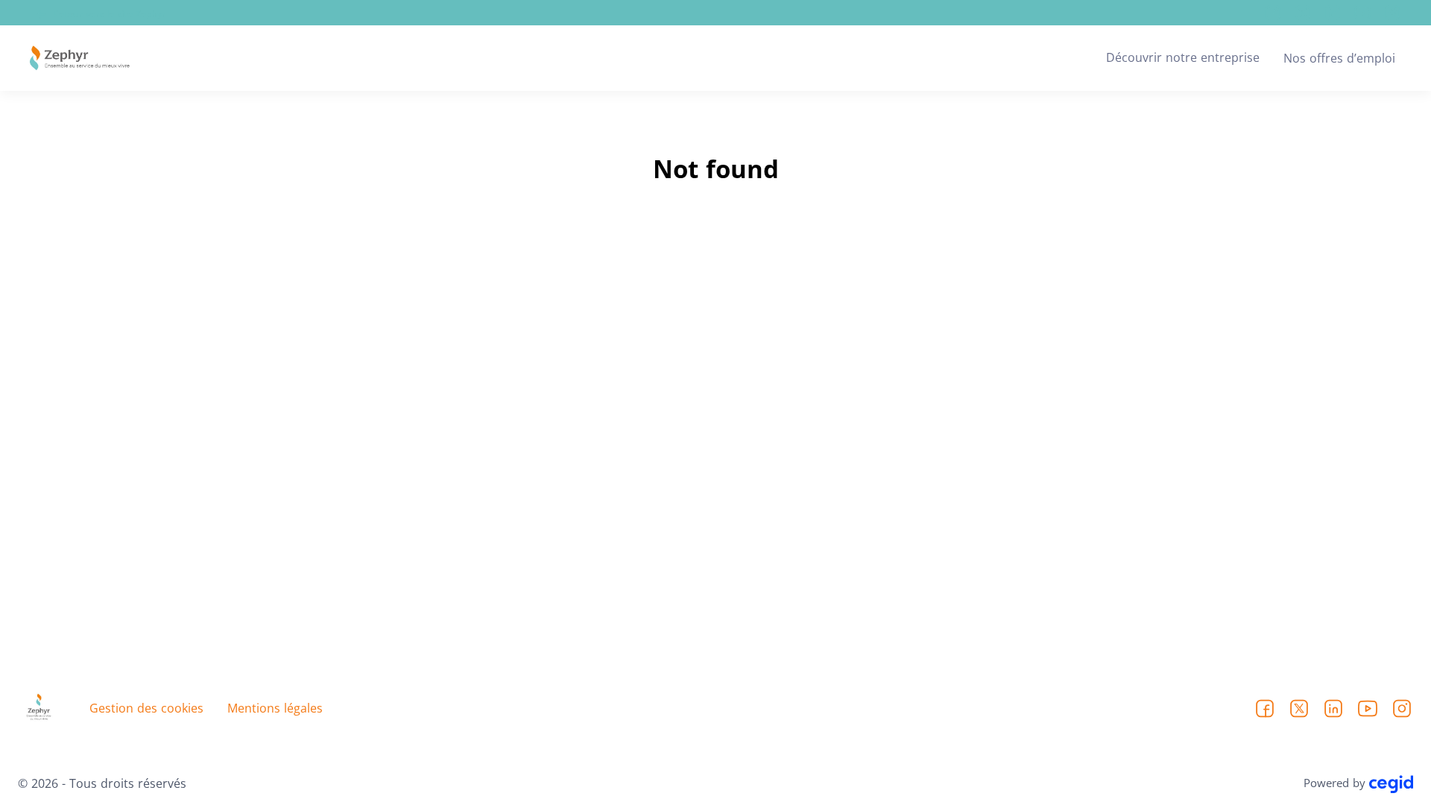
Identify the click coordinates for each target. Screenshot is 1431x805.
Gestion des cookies (146, 708)
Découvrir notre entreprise (1183, 57)
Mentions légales (275, 708)
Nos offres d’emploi (1339, 58)
